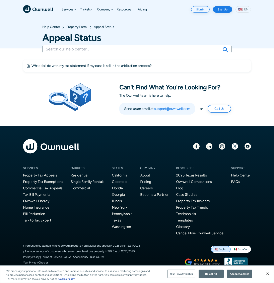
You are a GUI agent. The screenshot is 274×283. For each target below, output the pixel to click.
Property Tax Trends (192, 207)
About (145, 175)
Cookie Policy (66, 278)
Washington (121, 227)
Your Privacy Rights (181, 273)
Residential (79, 175)
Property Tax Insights (193, 201)
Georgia (118, 194)
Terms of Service (51, 256)
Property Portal (76, 27)
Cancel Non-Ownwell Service (199, 233)
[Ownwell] (38, 9)
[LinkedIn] (209, 146)
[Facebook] (196, 146)
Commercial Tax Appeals (42, 188)
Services (30, 168)
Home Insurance (36, 207)
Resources (185, 168)
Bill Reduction (34, 214)
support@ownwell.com (172, 109)
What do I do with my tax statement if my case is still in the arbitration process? (91, 66)
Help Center (51, 27)
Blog (179, 188)
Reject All (211, 273)
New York (119, 207)
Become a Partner (154, 194)
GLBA (67, 256)
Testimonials (186, 214)
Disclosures (97, 256)
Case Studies (186, 194)
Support (238, 168)
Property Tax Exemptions (43, 181)
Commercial (80, 188)
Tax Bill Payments (36, 194)
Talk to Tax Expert (37, 220)
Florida (117, 188)
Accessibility (80, 256)
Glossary (183, 227)
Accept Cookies (239, 273)
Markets (78, 168)
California (119, 175)
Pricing (145, 181)
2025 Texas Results (191, 175)
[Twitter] (235, 146)
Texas (116, 220)
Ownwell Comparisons (194, 181)
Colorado (119, 181)
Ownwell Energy (36, 201)
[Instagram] (222, 146)
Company (147, 168)
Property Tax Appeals (40, 175)
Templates (184, 220)
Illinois (117, 201)
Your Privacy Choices (36, 262)
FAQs (235, 181)
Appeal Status (104, 27)
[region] (137, 274)
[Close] (267, 273)
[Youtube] (248, 146)
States (117, 168)
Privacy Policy (31, 256)
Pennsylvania (122, 214)
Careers (146, 188)
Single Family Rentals (87, 181)
